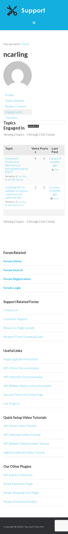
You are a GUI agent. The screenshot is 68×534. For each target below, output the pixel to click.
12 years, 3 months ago (55, 190)
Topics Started (14, 100)
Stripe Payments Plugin (18, 483)
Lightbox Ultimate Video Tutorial (23, 452)
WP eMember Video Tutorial (21, 434)
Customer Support (15, 319)
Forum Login (12, 287)
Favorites (11, 117)
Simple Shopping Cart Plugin (21, 492)
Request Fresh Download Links (23, 336)
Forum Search (13, 270)
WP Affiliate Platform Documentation (27, 385)
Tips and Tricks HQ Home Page (23, 394)
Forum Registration (17, 279)
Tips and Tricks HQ (34, 526)
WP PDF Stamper (15, 179)
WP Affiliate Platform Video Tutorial (26, 443)
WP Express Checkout (17, 475)
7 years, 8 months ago (55, 162)
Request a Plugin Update (19, 328)
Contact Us (10, 310)
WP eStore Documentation (21, 368)
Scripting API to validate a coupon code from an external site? (16, 192)
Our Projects (11, 403)
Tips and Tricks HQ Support (34, 11)
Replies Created (15, 106)
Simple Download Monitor (20, 501)
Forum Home (12, 261)
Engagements (13, 112)
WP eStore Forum (16, 205)
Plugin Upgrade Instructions (20, 359)
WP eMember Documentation (23, 377)
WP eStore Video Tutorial (19, 426)
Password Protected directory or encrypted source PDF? (16, 165)
